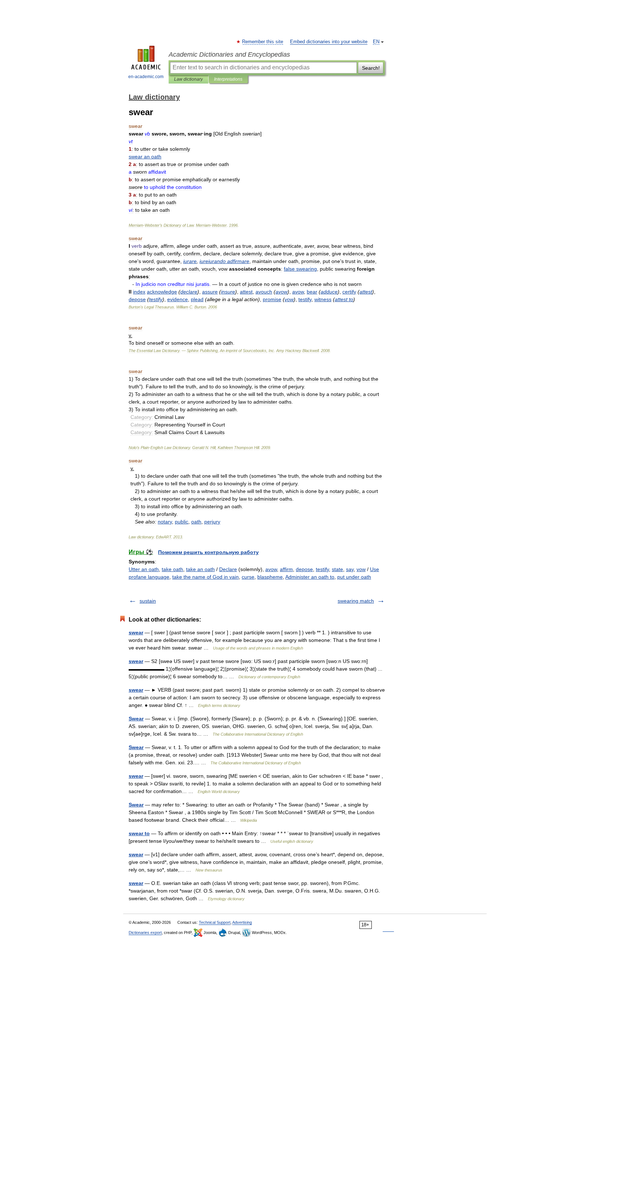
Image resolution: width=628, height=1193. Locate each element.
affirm (286, 569)
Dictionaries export (145, 932)
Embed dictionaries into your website (328, 41)
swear (136, 632)
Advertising (242, 922)
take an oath (200, 569)
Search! (371, 68)
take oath (172, 569)
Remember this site (263, 41)
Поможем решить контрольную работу (208, 552)
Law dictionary (188, 79)
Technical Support (214, 922)
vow (361, 569)
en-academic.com (146, 76)
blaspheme (270, 577)
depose (304, 569)
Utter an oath (144, 569)
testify (322, 569)
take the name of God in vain (205, 577)
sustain (148, 601)
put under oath (354, 577)
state (337, 569)
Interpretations (228, 79)
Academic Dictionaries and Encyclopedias (229, 54)
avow (271, 569)
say (350, 569)
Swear (136, 718)
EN (376, 41)
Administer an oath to (309, 577)
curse (248, 577)
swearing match (356, 601)
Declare (228, 569)
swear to (139, 833)
